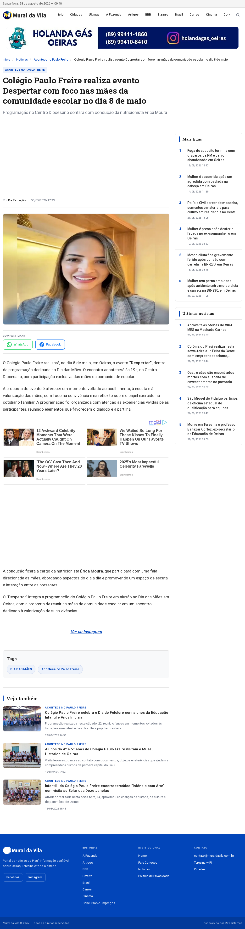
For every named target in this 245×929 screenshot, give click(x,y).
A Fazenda (113, 14)
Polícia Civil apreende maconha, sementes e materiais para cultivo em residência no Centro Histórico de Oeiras (212, 208)
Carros (194, 14)
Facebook (12, 877)
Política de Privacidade (153, 876)
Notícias (22, 59)
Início (59, 14)
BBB (148, 14)
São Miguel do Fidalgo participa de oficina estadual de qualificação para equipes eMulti (212, 403)
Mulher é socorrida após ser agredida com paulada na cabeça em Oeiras (209, 181)
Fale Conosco (147, 862)
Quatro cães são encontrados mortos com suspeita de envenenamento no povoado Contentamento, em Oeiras (210, 378)
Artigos (133, 14)
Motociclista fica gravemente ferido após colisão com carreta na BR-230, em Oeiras (210, 259)
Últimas (94, 14)
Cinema (211, 14)
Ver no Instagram (86, 631)
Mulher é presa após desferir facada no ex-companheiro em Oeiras (211, 233)
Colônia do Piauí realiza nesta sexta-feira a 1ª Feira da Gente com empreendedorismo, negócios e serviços (211, 351)
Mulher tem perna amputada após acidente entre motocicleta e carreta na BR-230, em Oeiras (212, 285)
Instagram (35, 877)
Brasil (179, 14)
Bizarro (163, 14)
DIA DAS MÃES (21, 669)
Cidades (76, 14)
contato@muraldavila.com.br (214, 855)
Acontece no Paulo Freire (51, 59)
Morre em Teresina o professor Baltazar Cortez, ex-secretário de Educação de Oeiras (212, 429)
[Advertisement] (86, 154)
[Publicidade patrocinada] (122, 38)
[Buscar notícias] (238, 15)
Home (142, 855)
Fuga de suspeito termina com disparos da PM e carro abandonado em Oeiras (211, 155)
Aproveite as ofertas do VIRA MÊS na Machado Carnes (209, 327)
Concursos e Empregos (99, 903)
